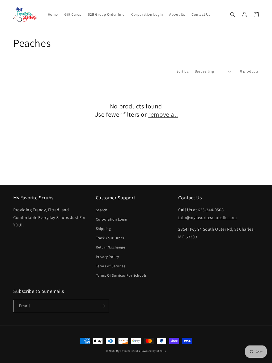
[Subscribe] (103, 306)
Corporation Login (112, 219)
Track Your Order (110, 237)
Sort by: (182, 71)
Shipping (103, 228)
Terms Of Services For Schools (121, 275)
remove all (163, 114)
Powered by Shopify (153, 351)
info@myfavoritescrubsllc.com (207, 217)
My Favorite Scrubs (128, 351)
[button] (233, 14)
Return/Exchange (110, 247)
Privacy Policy (107, 256)
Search (102, 210)
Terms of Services (110, 266)
